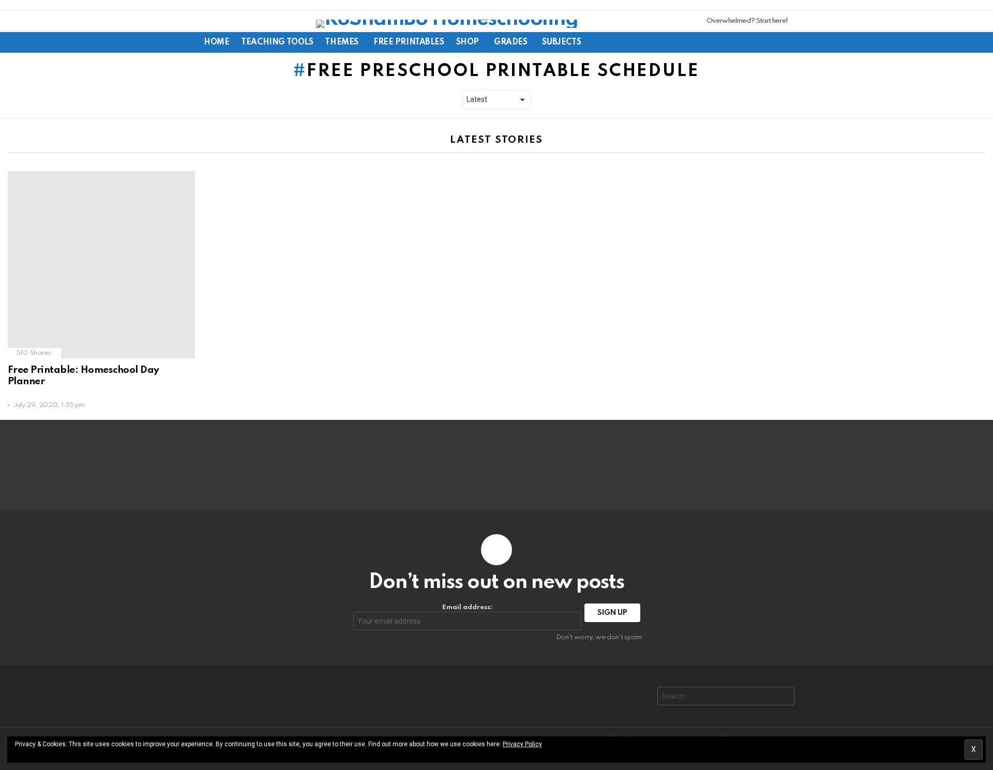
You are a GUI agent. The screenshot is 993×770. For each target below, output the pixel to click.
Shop (467, 42)
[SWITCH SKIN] (735, 42)
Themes (341, 42)
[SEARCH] (753, 42)
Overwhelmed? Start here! (747, 21)
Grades (510, 42)
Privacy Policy (522, 744)
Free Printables (408, 42)
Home (216, 42)
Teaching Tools (277, 42)
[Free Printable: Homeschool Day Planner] (101, 264)
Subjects (561, 42)
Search (784, 697)
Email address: (467, 607)
